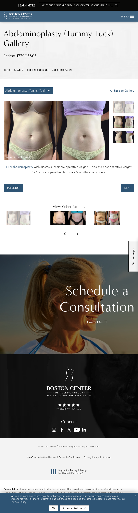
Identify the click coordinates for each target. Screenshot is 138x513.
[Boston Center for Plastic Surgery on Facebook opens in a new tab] (61, 429)
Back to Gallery (123, 90)
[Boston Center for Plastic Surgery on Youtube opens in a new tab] (76, 429)
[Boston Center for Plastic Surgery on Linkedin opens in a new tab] (84, 429)
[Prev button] (62, 232)
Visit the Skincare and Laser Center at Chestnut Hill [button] (77, 5)
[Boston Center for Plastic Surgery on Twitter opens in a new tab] (69, 429)
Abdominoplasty (62, 70)
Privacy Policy (91, 457)
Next (127, 188)
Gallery (18, 70)
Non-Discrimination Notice (41, 457)
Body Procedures (38, 70)
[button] (132, 16)
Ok (53, 508)
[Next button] (75, 232)
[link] (69, 407)
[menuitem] (54, 429)
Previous (13, 188)
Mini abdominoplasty (19, 167)
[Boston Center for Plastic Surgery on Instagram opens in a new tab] (54, 429)
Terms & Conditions (69, 457)
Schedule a (97, 299)
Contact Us (95, 322)
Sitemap (106, 457)
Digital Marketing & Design (72, 472)
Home (7, 70)
